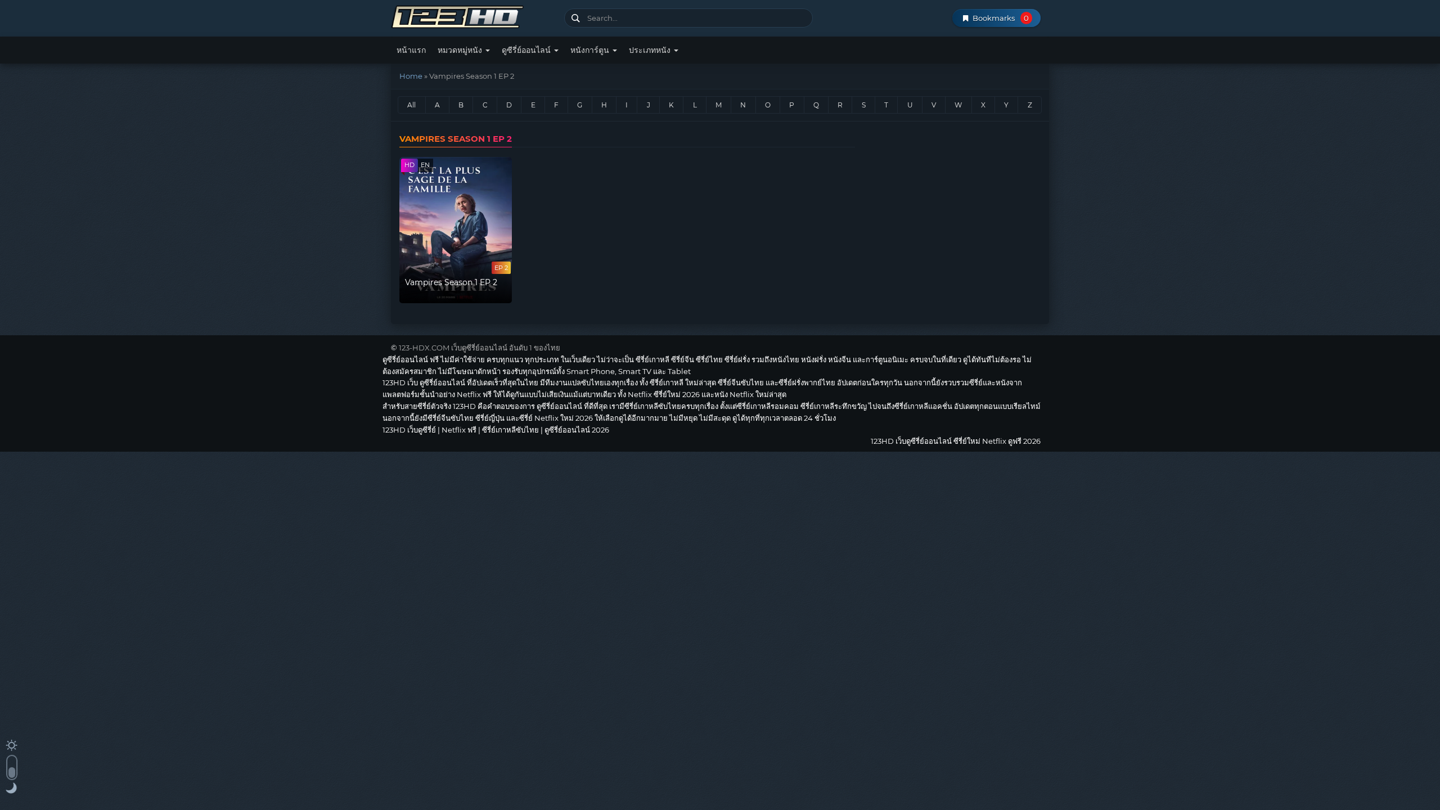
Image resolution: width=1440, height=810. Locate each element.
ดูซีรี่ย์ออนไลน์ (527, 50)
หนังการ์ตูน (590, 50)
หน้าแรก (411, 50)
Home (410, 75)
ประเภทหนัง (651, 50)
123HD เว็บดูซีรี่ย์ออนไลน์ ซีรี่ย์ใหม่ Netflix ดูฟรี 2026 (473, 15)
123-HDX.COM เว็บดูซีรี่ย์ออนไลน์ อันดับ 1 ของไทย (479, 347)
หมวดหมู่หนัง (461, 50)
